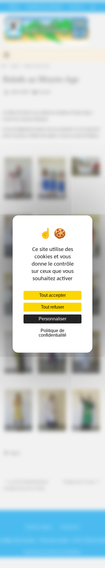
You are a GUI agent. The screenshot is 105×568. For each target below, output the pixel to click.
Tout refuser (52, 307)
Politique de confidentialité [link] (52, 332)
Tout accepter (52, 295)
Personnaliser (52, 318)
